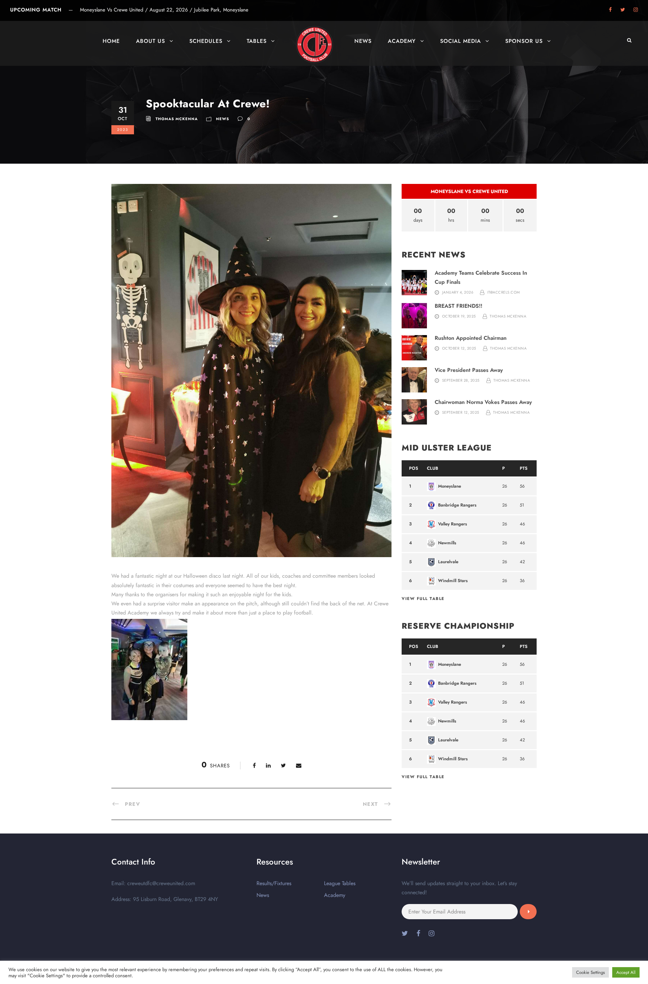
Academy (402, 41)
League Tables (339, 883)
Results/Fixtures (273, 883)
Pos (413, 468)
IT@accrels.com (503, 292)
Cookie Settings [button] (590, 972)
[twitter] (622, 9)
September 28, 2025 (461, 380)
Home (111, 41)
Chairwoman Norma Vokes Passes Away (483, 402)
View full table (423, 599)
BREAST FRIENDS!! (458, 306)
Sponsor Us (524, 41)
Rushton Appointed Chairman (471, 338)
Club (432, 468)
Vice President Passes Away (469, 370)
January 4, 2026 (458, 292)
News (363, 41)
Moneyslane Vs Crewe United (469, 191)
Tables (257, 41)
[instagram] (635, 9)
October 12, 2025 (459, 348)
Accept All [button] (626, 972)
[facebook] (610, 9)
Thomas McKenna (177, 118)
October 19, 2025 (459, 316)
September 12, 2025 (460, 412)
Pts (524, 468)
